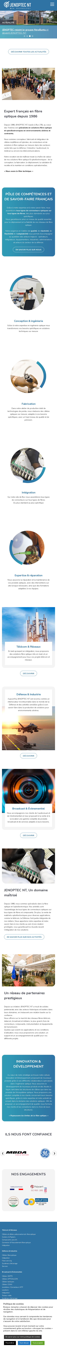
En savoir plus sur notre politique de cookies (23, 1337)
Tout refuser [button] (24, 1343)
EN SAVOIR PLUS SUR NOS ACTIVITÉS (24, 937)
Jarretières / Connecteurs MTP (12, 1287)
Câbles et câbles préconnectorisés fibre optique (19, 1234)
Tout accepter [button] (38, 1343)
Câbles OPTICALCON (10, 1279)
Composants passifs (9, 1240)
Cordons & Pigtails (9, 1237)
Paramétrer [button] (10, 1343)
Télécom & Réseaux (9, 1230)
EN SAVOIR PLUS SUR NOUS (28, 249)
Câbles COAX (7, 1284)
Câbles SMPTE (7, 1276)
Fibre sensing (7, 1261)
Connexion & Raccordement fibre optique (16, 1242)
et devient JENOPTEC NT (25, 31)
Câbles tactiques (8, 1282)
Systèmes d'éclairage (9, 1263)
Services (5, 1266)
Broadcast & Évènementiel (12, 1272)
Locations (5, 1290)
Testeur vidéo (6, 1295)
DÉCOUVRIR (28, 673)
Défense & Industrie (9, 1251)
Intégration (6, 1245)
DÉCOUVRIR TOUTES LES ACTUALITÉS (28, 52)
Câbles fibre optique (9, 1255)
